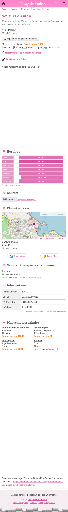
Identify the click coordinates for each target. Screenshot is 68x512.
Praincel (38, 340)
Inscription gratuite (47, 502)
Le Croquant (8, 340)
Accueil (3, 3)
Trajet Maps (52, 256)
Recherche (64, 3)
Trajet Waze (19, 256)
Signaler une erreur (11, 185)
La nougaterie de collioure (15, 327)
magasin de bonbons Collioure (20, 485)
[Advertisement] (34, 108)
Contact (33, 502)
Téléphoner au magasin (26, 199)
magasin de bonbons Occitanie (27, 481)
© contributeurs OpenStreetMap (53, 214)
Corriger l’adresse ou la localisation (52, 238)
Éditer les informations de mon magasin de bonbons (46, 311)
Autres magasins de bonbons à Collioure (21, 67)
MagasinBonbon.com (37, 499)
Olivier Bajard (41, 327)
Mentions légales (20, 502)
